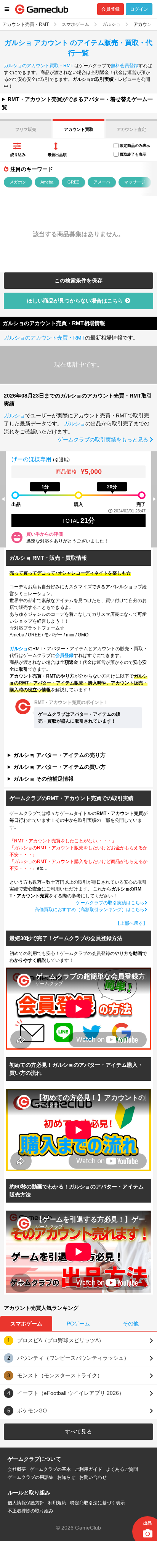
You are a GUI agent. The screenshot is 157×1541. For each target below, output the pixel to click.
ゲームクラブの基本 (50, 1469)
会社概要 (17, 1469)
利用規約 (57, 1503)
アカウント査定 (131, 129)
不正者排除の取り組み (30, 1511)
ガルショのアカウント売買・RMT (44, 338)
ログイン (139, 9)
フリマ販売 (25, 129)
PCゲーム (78, 1323)
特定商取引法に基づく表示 (97, 1503)
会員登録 (110, 9)
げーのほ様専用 (32, 459)
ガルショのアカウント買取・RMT (38, 65)
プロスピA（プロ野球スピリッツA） (60, 1340)
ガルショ (14, 415)
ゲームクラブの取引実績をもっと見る (104, 439)
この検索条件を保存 (78, 280)
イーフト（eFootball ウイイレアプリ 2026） (70, 1393)
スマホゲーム (26, 1323)
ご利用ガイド (88, 1469)
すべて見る (78, 1431)
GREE (73, 182)
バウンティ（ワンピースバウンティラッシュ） (73, 1358)
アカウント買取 (78, 129)
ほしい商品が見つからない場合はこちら (75, 301)
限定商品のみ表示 (135, 145)
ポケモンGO (32, 1410)
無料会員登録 (124, 65)
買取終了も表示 (133, 154)
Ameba (46, 182)
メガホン (18, 182)
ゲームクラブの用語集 (30, 1477)
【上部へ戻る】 (131, 923)
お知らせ (66, 1477)
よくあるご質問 (122, 1469)
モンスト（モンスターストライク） (60, 1375)
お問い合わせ (93, 1477)
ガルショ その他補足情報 (43, 779)
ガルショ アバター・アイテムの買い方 (59, 767)
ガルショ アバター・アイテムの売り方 (59, 755)
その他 (131, 1323)
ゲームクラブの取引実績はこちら (110, 902)
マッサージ (134, 182)
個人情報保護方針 (26, 1503)
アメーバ (101, 182)
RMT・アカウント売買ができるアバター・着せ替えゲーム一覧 (77, 103)
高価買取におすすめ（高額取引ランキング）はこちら (89, 909)
